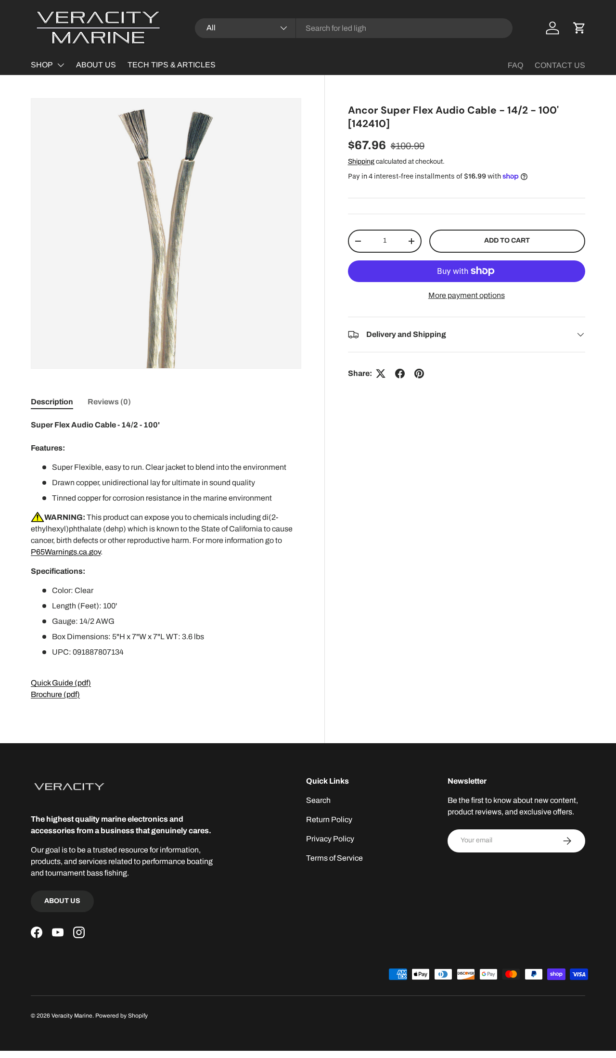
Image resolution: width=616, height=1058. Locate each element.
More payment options (466, 295)
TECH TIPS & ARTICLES (172, 65)
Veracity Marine (71, 1015)
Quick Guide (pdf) (61, 683)
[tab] (52, 402)
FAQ (515, 65)
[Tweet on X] (380, 373)
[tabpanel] (166, 559)
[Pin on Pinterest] (419, 373)
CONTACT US (560, 65)
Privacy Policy (330, 839)
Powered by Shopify (121, 1015)
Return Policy (329, 819)
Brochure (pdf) (55, 694)
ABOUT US (96, 65)
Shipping (361, 161)
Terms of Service (334, 858)
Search (318, 800)
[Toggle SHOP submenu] (60, 65)
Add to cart (507, 240)
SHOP (42, 65)
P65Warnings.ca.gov (66, 552)
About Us (62, 900)
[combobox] (354, 28)
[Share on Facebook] (400, 373)
